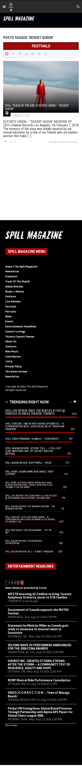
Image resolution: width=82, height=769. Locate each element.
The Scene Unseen (16, 371)
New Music (11, 351)
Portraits (10, 311)
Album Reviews (14, 286)
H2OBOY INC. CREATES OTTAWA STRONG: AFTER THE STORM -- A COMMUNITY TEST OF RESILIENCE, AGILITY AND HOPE (39, 664)
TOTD (8, 361)
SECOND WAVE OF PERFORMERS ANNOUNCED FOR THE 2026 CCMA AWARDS (39, 646)
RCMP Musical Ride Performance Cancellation (39, 680)
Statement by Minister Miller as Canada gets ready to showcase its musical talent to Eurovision (38, 629)
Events (9, 321)
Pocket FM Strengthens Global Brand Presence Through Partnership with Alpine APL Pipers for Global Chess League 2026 (40, 712)
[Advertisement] (41, 185)
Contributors (13, 356)
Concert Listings (15, 331)
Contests (10, 346)
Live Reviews (13, 301)
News (8, 316)
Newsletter (12, 271)
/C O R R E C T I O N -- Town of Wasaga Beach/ (39, 694)
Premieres (11, 276)
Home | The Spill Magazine (21, 266)
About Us (10, 341)
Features (10, 296)
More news (11, 725)
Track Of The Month (17, 281)
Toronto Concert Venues (19, 336)
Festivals (10, 306)
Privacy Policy (13, 366)
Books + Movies (14, 291)
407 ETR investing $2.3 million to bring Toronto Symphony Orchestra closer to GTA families (39, 595)
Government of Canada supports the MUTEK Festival (38, 611)
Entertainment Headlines (20, 326)
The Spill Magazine (37, 386)
